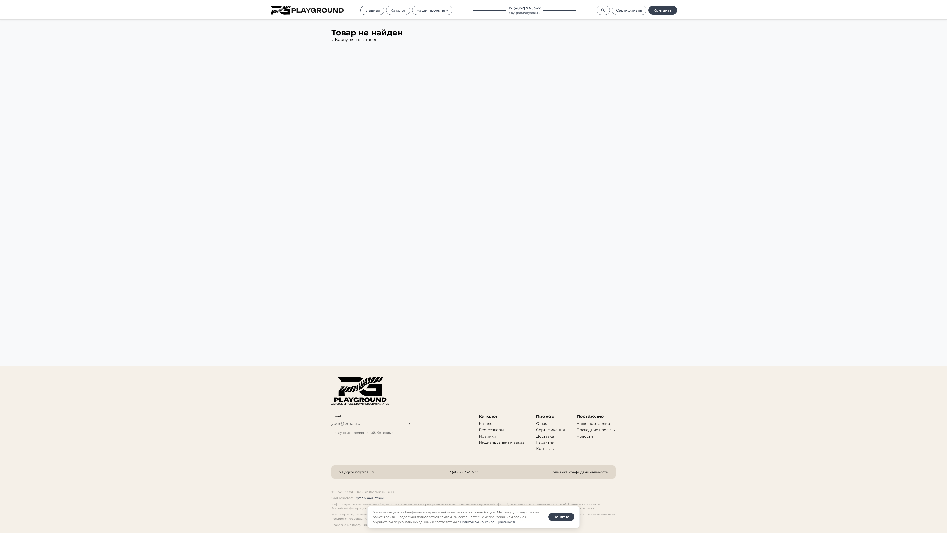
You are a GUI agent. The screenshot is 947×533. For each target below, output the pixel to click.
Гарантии (545, 442)
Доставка (545, 436)
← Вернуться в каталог (354, 39)
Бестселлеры (491, 429)
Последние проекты (596, 429)
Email (336, 416)
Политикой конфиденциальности (488, 522)
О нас (541, 423)
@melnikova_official (370, 498)
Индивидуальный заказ (501, 442)
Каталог (486, 423)
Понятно (561, 517)
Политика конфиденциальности (579, 472)
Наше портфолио (593, 423)
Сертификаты (629, 10)
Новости (585, 436)
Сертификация (550, 429)
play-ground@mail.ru (524, 13)
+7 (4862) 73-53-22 (525, 8)
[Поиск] (603, 10)
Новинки (487, 436)
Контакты (662, 10)
